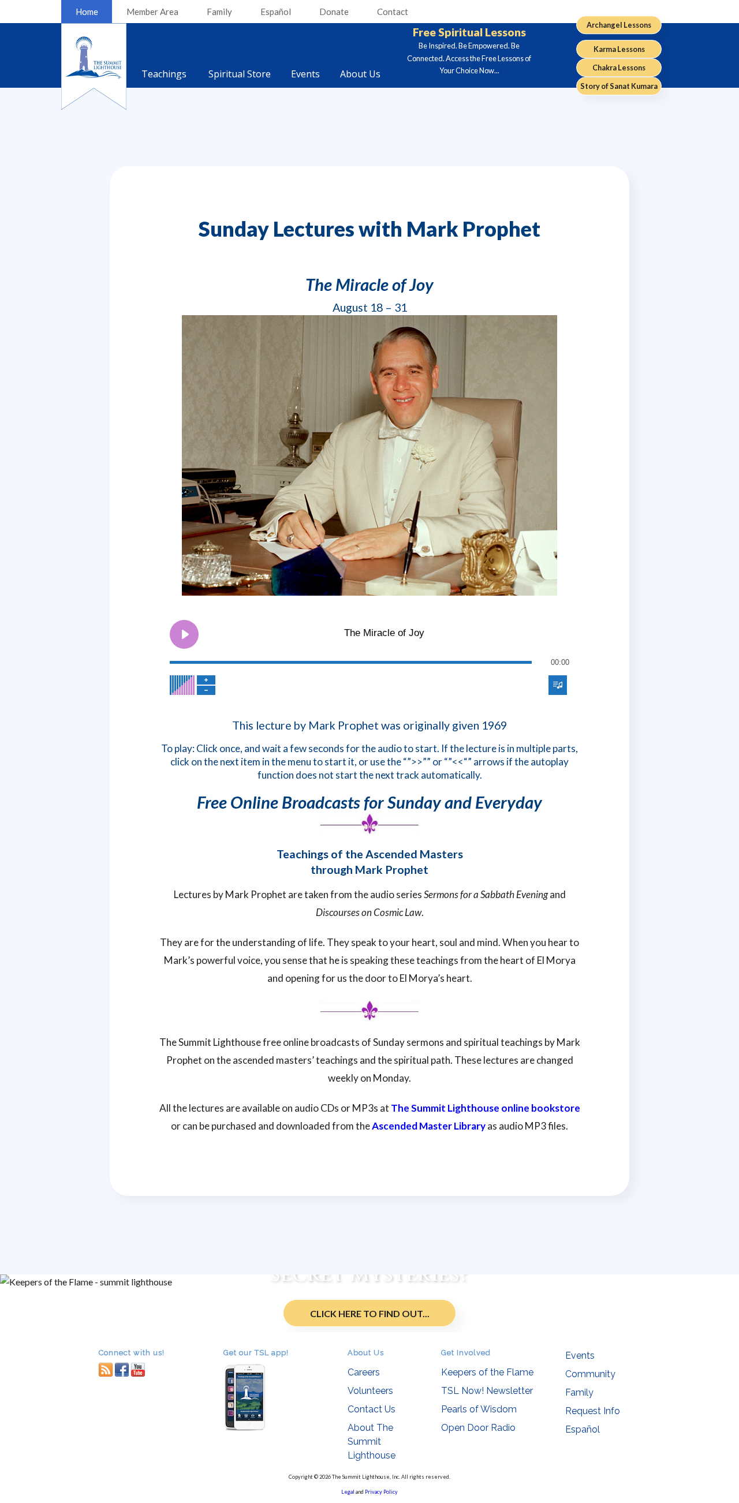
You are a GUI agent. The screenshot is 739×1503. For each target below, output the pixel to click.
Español (275, 11)
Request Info (592, 1410)
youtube (138, 1369)
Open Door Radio (478, 1427)
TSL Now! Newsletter (487, 1390)
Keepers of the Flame (487, 1372)
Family (219, 11)
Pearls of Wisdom (479, 1409)
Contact (392, 11)
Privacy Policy (381, 1492)
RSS (106, 1369)
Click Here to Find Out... (370, 1313)
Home (87, 11)
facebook (122, 1369)
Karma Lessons (619, 49)
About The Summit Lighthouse (371, 1441)
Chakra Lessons (618, 67)
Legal (347, 1492)
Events (580, 1355)
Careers (364, 1372)
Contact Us (371, 1409)
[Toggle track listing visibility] (557, 685)
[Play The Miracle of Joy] (184, 634)
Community (590, 1374)
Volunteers (370, 1390)
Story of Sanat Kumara (619, 86)
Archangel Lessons (619, 24)
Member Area (152, 11)
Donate (334, 11)
